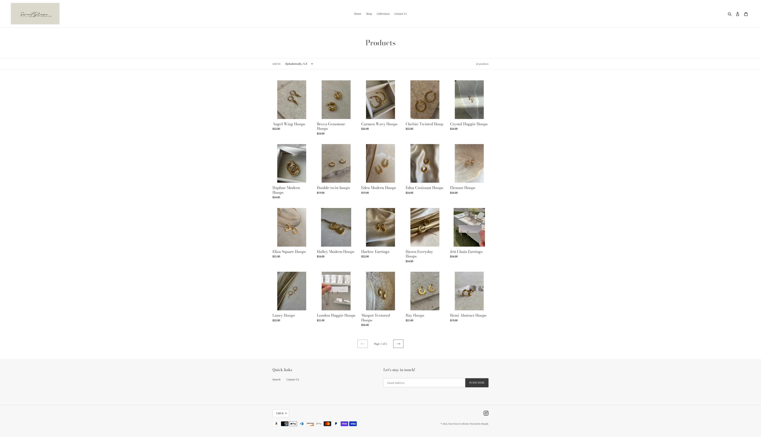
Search (276, 379)
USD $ (279, 413)
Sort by (276, 64)
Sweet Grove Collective (458, 424)
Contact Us (293, 379)
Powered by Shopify (479, 424)
